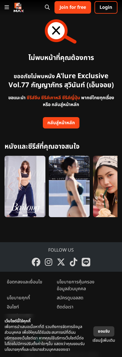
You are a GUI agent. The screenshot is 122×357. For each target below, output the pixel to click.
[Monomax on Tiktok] (73, 262)
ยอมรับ (104, 331)
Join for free (73, 7)
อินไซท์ (13, 307)
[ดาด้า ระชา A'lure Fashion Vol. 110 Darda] (69, 186)
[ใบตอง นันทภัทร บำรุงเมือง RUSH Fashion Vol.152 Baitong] (25, 186)
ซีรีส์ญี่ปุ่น (71, 97)
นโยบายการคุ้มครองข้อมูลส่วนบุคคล (75, 285)
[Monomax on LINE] (86, 262)
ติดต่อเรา (65, 307)
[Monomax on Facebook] (36, 262)
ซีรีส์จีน (33, 97)
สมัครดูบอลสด (70, 297)
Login (106, 7)
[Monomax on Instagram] (48, 262)
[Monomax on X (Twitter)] (61, 262)
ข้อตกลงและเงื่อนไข (24, 282)
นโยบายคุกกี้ (18, 297)
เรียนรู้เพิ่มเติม (103, 340)
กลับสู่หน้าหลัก (61, 122)
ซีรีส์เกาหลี (51, 97)
